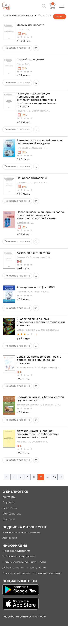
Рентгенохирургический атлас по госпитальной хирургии (40, 142)
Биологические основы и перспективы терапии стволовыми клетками (41, 322)
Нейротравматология (32, 178)
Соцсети (8, 519)
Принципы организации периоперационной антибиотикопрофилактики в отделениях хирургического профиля (36, 100)
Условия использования (18, 556)
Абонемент (9, 538)
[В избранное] (36, 48)
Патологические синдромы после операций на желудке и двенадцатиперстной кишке (40, 215)
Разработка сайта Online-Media (24, 617)
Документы (9, 508)
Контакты (8, 497)
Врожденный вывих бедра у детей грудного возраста (40, 398)
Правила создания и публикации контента (31, 573)
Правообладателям (16, 551)
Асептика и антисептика (34, 253)
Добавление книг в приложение (24, 568)
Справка (8, 502)
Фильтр (59, 16)
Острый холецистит (30, 60)
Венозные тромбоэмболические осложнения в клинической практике (39, 360)
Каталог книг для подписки (17, 15)
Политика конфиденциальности (24, 562)
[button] (62, 6)
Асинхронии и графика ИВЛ (36, 287)
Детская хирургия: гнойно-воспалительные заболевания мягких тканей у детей (38, 434)
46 (54, 477)
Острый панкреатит (30, 25)
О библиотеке (11, 514)
